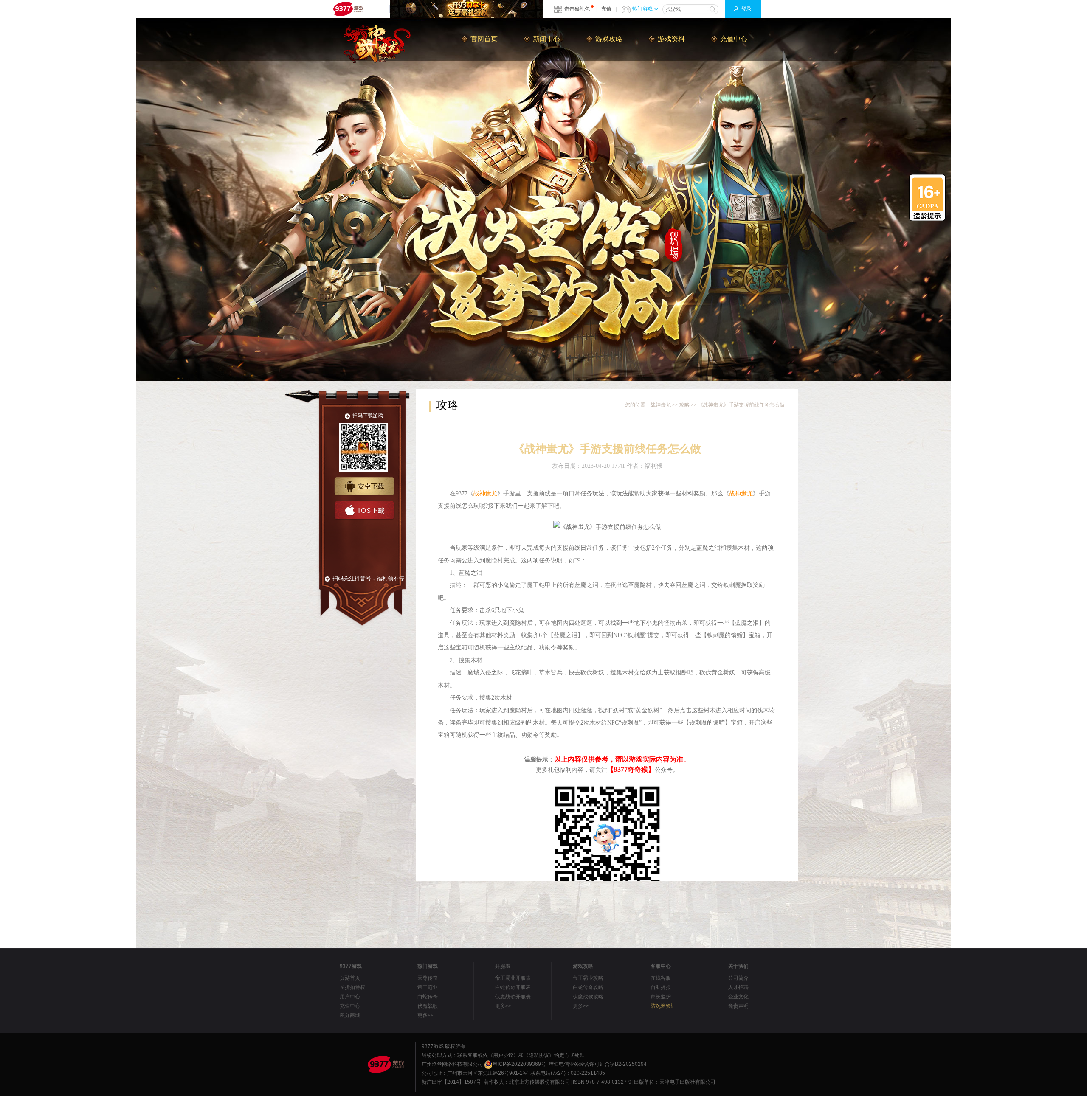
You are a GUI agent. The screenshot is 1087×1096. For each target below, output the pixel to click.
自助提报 (661, 987)
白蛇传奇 (427, 997)
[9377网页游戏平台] (385, 1064)
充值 (606, 9)
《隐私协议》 (539, 1055)
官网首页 (484, 38)
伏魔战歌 (427, 1006)
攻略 (684, 405)
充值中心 (733, 38)
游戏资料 (671, 38)
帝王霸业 (427, 987)
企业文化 (738, 997)
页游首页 (350, 978)
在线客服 (661, 978)
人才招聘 (738, 987)
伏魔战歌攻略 (588, 997)
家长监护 (661, 997)
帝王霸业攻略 (588, 978)
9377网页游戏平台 (348, 9)
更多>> (425, 1015)
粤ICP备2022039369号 (519, 1064)
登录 (746, 9)
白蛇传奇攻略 (588, 987)
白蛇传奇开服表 (513, 987)
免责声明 (738, 1006)
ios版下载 (364, 510)
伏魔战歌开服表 (513, 997)
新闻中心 (546, 38)
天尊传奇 (427, 978)
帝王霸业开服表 (513, 978)
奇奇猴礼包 (577, 9)
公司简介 (738, 978)
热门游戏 (642, 9)
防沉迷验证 (663, 1006)
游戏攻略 (608, 38)
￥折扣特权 (352, 987)
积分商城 (350, 1015)
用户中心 (350, 997)
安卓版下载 (364, 486)
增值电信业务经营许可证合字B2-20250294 (598, 1064)
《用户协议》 (503, 1055)
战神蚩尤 (661, 405)
